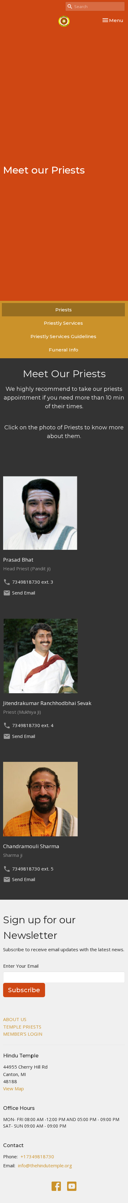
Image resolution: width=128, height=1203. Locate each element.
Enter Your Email (21, 966)
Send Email (23, 593)
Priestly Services (63, 323)
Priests (63, 310)
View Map (13, 1088)
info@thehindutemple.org (45, 1165)
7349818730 (26, 582)
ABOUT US (14, 1019)
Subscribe (24, 990)
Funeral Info (63, 350)
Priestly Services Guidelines (63, 336)
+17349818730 (37, 1156)
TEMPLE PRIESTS (22, 1027)
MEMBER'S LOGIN (22, 1034)
